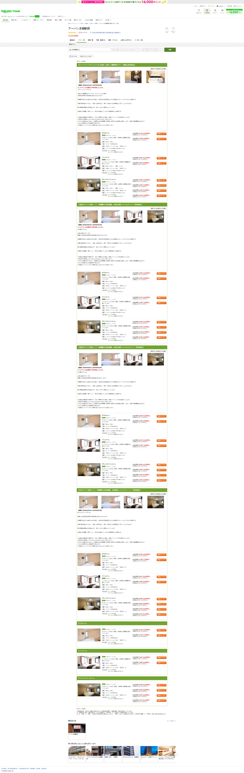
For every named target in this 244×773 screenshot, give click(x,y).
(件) (85, 32)
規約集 (38, 768)
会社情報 (3, 768)
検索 (170, 49)
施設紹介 (72, 40)
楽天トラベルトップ (73, 23)
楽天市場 (229, 6)
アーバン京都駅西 (79, 28)
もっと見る (170, 721)
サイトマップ (211, 6)
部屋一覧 (90, 40)
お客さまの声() (126, 40)
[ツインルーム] (89, 162)
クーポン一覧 (139, 40)
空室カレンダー (162, 133)
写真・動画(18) (100, 40)
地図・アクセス (113, 40)
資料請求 (44, 768)
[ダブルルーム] (89, 138)
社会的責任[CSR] (24, 768)
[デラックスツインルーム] (89, 185)
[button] (84, 724)
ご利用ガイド (202, 6)
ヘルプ (195, 6)
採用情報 (32, 768)
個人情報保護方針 (13, 768)
